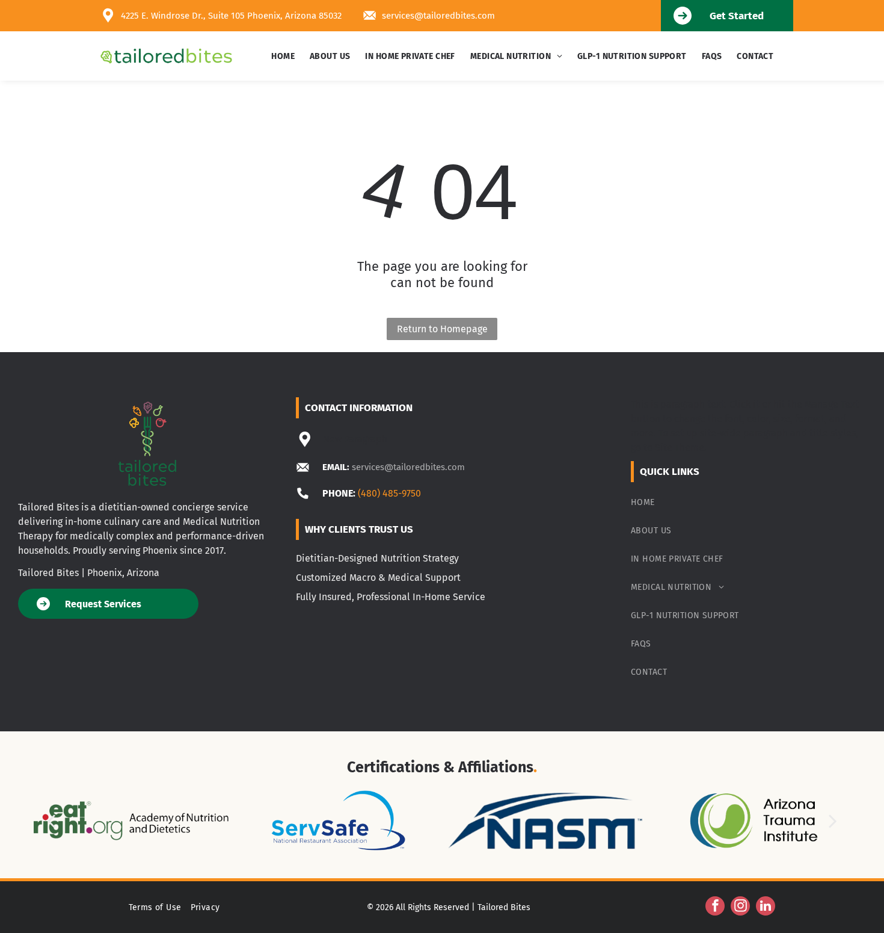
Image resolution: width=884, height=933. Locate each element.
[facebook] (715, 907)
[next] (832, 820)
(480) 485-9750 (389, 493)
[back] (50, 820)
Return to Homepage (442, 329)
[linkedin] (765, 907)
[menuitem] (284, 56)
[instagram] (740, 907)
